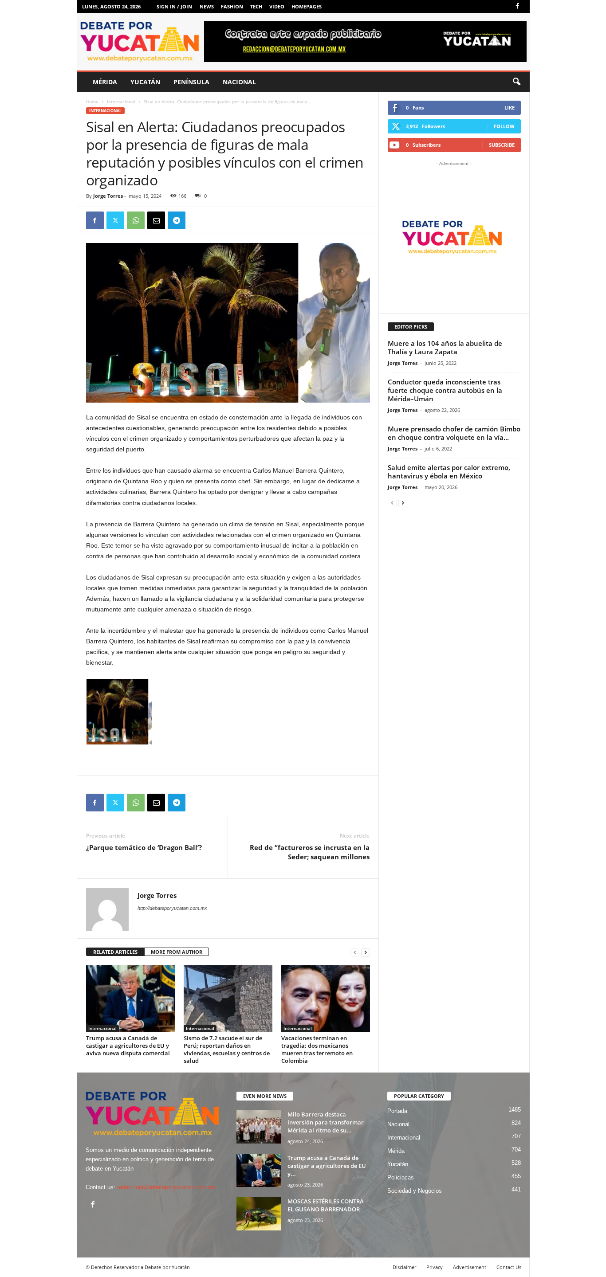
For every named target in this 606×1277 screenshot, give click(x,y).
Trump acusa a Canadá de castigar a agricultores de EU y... (326, 1166)
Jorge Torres (108, 195)
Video (276, 6)
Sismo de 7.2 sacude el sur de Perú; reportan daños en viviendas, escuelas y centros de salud (227, 1049)
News (207, 6)
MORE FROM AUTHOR (176, 951)
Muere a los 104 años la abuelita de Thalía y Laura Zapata (445, 347)
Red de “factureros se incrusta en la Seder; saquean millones (310, 852)
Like (509, 107)
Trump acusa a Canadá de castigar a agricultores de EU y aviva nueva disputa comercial (128, 1045)
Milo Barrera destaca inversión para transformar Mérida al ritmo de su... (325, 1122)
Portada (397, 1111)
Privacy (434, 1267)
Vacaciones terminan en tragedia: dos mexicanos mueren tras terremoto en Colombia (317, 1049)
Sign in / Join (174, 6)
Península (191, 82)
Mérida (105, 82)
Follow (504, 126)
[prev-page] (354, 952)
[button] (516, 82)
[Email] (156, 220)
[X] (115, 220)
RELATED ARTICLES (115, 951)
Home (92, 101)
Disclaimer (404, 1267)
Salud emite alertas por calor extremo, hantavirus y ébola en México (449, 471)
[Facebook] (517, 6)
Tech (256, 6)
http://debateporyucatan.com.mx (172, 908)
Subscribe (502, 144)
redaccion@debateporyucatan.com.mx (166, 1187)
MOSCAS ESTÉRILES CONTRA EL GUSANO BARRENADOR (325, 1205)
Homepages (306, 6)
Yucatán (145, 82)
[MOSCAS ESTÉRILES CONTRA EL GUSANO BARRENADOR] (258, 1213)
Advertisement (469, 1267)
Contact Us (508, 1267)
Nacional (239, 82)
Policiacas (400, 1177)
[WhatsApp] (136, 220)
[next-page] (365, 952)
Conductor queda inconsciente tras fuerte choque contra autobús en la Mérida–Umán (445, 390)
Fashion (232, 6)
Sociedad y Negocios (414, 1190)
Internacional (121, 101)
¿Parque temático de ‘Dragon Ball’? (144, 847)
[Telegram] (176, 220)
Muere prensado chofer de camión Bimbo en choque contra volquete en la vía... (454, 433)
